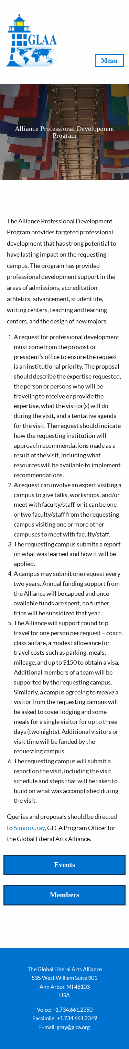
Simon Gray (29, 827)
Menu (109, 60)
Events (64, 865)
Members (64, 895)
